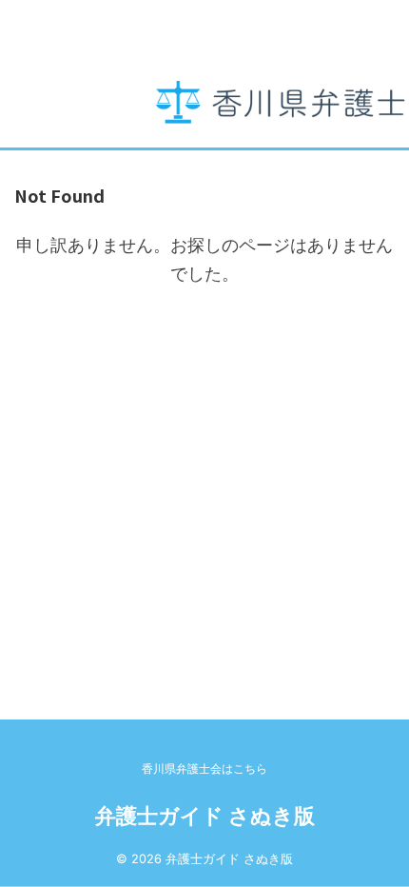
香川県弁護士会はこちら (204, 768)
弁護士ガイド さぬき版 (205, 815)
